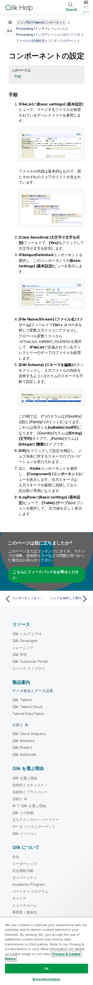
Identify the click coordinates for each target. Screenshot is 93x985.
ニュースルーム (24, 905)
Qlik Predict (22, 747)
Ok (46, 968)
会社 (15, 857)
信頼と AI (19, 799)
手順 (17, 76)
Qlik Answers (23, 741)
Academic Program (28, 884)
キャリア (19, 898)
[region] (46, 951)
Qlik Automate (24, 754)
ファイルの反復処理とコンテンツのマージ (46, 41)
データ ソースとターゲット (34, 826)
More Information (46, 979)
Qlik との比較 (23, 813)
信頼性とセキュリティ (30, 785)
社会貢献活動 (22, 870)
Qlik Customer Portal (30, 661)
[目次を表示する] (10, 22)
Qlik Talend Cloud (27, 707)
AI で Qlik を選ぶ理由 (29, 806)
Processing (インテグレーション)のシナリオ (48, 34)
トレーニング (22, 647)
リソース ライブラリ (28, 668)
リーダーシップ (24, 864)
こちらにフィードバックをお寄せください (46, 574)
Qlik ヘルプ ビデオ (27, 634)
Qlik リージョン (24, 833)
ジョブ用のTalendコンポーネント (41, 22)
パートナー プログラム (30, 891)
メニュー (86, 9)
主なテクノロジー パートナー (35, 819)
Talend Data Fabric (28, 714)
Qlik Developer (25, 641)
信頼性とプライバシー (30, 792)
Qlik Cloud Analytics (29, 734)
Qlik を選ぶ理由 (24, 778)
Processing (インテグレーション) (40, 28)
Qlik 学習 (19, 654)
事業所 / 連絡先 (24, 912)
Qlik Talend (21, 700)
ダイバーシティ (24, 877)
